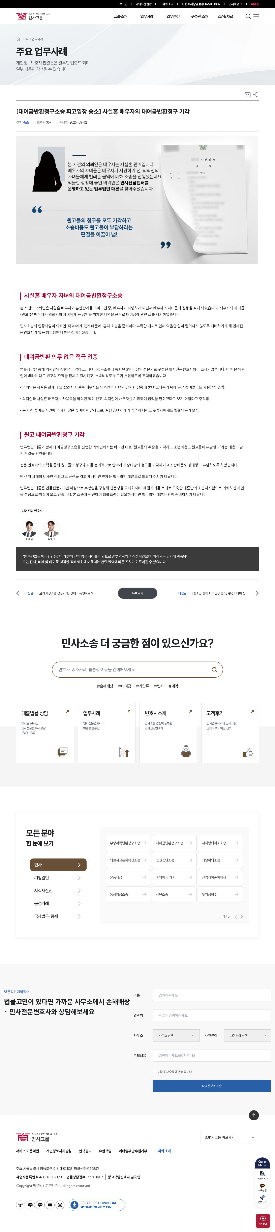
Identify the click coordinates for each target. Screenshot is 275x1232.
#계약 (173, 686)
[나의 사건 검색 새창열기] (20, 1205)
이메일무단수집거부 (133, 1151)
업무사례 (146, 17)
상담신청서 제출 (212, 1086)
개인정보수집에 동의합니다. (175, 1072)
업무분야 (173, 17)
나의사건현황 (143, 4)
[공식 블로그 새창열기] (30, 1205)
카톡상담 (262, 1190)
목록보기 (137, 593)
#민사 (159, 686)
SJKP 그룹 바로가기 (220, 1137)
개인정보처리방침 (59, 1151)
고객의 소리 (167, 4)
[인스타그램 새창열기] (60, 1205)
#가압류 (142, 686)
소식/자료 (225, 17)
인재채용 (233, 4)
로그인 (123, 4)
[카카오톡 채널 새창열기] (40, 1205)
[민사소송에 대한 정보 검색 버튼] (214, 669)
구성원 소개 (199, 17)
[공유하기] (255, 94)
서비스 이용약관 (27, 1151)
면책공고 (85, 1151)
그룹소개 (120, 17)
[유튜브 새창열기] (50, 1205)
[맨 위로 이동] (254, 1115)
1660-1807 (202, 4)
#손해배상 (105, 686)
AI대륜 (255, 4)
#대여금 (124, 686)
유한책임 (105, 1151)
